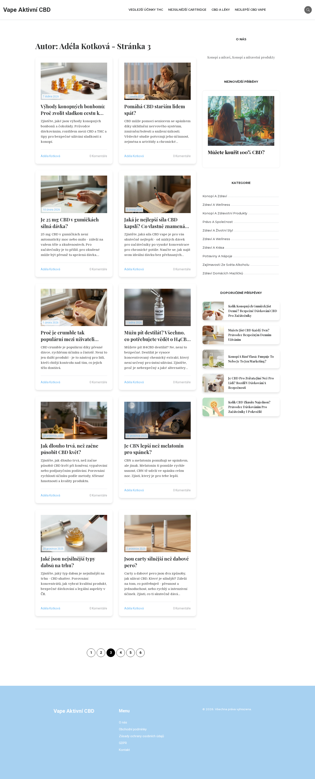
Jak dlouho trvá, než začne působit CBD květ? (69, 449)
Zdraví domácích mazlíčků (222, 273)
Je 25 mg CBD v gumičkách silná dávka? (70, 222)
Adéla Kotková (50, 156)
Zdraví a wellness (216, 205)
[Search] (308, 10)
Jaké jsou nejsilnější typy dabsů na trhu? (68, 561)
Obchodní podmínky (133, 729)
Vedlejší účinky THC (146, 10)
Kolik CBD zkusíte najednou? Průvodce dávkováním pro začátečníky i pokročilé (249, 407)
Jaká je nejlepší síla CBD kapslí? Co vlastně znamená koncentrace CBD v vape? (154, 223)
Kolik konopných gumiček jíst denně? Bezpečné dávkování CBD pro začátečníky (252, 311)
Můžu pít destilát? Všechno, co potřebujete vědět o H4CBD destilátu (157, 336)
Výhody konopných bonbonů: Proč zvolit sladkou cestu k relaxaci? (73, 109)
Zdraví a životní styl (217, 230)
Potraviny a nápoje (217, 256)
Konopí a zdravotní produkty (224, 213)
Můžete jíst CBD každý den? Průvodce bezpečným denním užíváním (249, 335)
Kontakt (124, 750)
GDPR (123, 743)
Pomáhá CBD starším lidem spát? (154, 109)
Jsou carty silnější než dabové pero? (156, 561)
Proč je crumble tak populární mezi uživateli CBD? (67, 336)
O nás (123, 722)
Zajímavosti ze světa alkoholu (225, 265)
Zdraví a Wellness (216, 239)
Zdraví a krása (213, 248)
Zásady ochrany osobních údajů (141, 736)
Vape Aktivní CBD (27, 9)
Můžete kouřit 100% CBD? (236, 152)
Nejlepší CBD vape (250, 10)
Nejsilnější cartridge (187, 10)
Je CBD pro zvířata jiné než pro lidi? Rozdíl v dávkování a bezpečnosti (251, 383)
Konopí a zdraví (214, 196)
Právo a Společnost (217, 222)
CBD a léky (221, 10)
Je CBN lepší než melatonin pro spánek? (154, 449)
